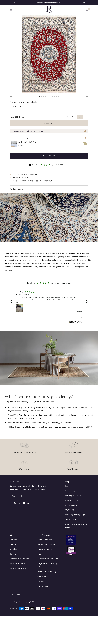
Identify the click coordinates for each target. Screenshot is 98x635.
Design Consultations (46, 544)
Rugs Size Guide (44, 549)
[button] (49, 189)
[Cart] (87, 10)
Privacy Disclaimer (18, 563)
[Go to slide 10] (58, 96)
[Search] (16, 9)
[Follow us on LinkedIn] (27, 503)
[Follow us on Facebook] (11, 503)
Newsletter (14, 549)
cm (80, 117)
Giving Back (42, 576)
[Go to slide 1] (39, 96)
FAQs (67, 486)
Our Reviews (42, 586)
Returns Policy (71, 500)
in (86, 117)
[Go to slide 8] (54, 96)
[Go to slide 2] (41, 96)
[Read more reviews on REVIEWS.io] (76, 322)
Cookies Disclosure (18, 568)
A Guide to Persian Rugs (47, 558)
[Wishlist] (77, 9)
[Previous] (11, 96)
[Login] (82, 10)
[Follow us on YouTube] (23, 503)
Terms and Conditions (19, 558)
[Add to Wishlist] (86, 102)
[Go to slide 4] (45, 96)
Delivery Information (74, 495)
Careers (13, 554)
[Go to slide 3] (43, 96)
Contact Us (70, 491)
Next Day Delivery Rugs (75, 514)
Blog (39, 554)
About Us (13, 540)
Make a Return (71, 505)
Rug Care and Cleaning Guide (47, 565)
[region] (49, 301)
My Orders (69, 510)
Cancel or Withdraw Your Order (76, 526)
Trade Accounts (72, 519)
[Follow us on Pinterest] (19, 503)
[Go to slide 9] (56, 96)
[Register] (45, 496)
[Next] (87, 96)
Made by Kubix (29, 602)
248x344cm (49, 123)
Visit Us (13, 544)
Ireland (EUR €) (16, 595)
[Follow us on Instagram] (15, 503)
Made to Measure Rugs (47, 571)
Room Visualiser (44, 540)
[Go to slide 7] (52, 96)
